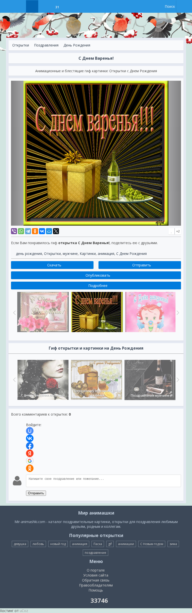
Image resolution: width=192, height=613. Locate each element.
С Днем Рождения (131, 253)
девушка (20, 544)
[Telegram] (28, 231)
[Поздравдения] (70, 6)
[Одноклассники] (35, 231)
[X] (56, 231)
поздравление (95, 553)
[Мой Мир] (49, 231)
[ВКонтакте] (42, 231)
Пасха (98, 544)
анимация (106, 253)
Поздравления (46, 45)
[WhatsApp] (21, 231)
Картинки (88, 253)
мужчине (70, 253)
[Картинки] (44, 6)
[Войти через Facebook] (30, 446)
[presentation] (13, 379)
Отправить (36, 493)
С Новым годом (151, 544)
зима (173, 544)
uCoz (24, 610)
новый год (58, 544)
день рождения (29, 253)
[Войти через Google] (30, 461)
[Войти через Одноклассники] (30, 468)
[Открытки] (32, 6)
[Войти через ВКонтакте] (30, 438)
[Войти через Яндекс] (30, 453)
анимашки (126, 544)
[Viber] (14, 231)
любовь (38, 544)
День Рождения (77, 45)
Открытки (20, 45)
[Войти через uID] (30, 431)
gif (110, 544)
